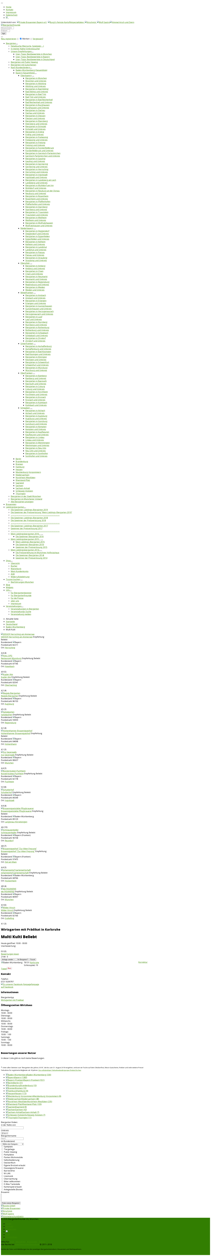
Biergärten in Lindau (34, 437)
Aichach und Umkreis (35, 413)
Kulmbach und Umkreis (36, 405)
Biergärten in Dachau (35, 110)
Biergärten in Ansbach (35, 295)
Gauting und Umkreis (35, 161)
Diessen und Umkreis (35, 118)
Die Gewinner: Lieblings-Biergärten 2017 (29, 525)
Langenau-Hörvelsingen (16, 821)
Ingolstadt (9, 800)
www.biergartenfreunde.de (27, 1244)
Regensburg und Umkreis (37, 284)
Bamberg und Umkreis (35, 378)
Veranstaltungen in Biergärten (25, 609)
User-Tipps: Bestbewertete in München (34, 54)
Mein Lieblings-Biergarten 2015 (30, 542)
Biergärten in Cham (34, 271)
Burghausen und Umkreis (37, 107)
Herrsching (10, 647)
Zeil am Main (11, 862)
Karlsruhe (34, 962)
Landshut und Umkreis (35, 249)
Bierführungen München (22, 582)
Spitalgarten (6, 714)
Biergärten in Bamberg (36, 375)
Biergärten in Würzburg (36, 367)
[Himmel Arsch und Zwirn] (122, 22)
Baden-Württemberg (15, 627)
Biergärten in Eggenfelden (37, 236)
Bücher (14, 566)
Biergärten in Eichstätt (35, 126)
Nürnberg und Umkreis (36, 324)
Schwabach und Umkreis (36, 335)
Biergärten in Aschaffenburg (38, 346)
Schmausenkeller (9, 832)
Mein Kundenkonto (19, 571)
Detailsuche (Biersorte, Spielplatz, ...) (27, 46)
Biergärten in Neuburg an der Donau (42, 190)
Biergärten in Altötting (35, 83)
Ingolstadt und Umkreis (36, 177)
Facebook (5, 1253)
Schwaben (25, 408)
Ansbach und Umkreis (35, 298)
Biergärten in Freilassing (36, 137)
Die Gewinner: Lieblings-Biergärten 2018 (29, 517)
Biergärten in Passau (35, 252)
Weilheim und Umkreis (35, 220)
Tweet (4, 968)
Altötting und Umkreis (35, 86)
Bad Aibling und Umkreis (36, 91)
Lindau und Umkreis (34, 440)
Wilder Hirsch (7, 910)
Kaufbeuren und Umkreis (37, 434)
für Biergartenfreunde (21, 595)
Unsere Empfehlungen (21, 51)
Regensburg (10, 722)
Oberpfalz (25, 263)
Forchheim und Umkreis (36, 394)
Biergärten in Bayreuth (36, 381)
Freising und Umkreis (35, 145)
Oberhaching (11, 685)
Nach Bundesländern (20, 67)
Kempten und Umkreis (35, 429)
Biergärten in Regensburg (37, 282)
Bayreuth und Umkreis (35, 383)
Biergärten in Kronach (35, 397)
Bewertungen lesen (10, 954)
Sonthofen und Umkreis (36, 456)
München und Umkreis (35, 81)
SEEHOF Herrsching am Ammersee (16, 637)
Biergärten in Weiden (35, 287)
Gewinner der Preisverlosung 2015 (31, 547)
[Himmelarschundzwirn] (12, 1216)
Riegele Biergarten (9, 696)
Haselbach (9, 666)
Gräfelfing (9, 918)
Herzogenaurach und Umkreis (39, 314)
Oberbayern (26, 75)
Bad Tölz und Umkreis (35, 97)
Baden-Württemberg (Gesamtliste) (31, 70)
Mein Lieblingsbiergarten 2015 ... (26, 539)
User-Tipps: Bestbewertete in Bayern (33, 56)
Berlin (18, 458)
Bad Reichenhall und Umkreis (38, 102)
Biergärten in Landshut (36, 247)
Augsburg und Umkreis (36, 418)
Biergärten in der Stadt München (26, 496)
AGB (13, 574)
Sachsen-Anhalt (23, 488)
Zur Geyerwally (8, 754)
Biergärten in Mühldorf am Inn (39, 185)
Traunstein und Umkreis (36, 215)
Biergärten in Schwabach (36, 332)
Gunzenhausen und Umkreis (38, 308)
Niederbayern (27, 228)
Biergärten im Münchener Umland (26, 499)
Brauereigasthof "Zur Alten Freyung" (18, 851)
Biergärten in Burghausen (37, 105)
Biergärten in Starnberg (36, 207)
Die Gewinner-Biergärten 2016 (30, 536)
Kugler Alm (6, 677)
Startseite (10, 621)
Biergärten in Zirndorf (35, 338)
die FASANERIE (7, 891)
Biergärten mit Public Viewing (24, 62)
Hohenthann (11, 744)
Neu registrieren (8, 38)
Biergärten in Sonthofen (36, 453)
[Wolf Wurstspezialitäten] (7, 1213)
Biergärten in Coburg (35, 386)
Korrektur (143, 962)
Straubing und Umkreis (36, 260)
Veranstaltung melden (21, 614)
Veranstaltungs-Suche (21, 611)
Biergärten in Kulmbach (36, 402)
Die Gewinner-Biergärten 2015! (30, 544)
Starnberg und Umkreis (36, 209)
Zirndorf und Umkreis (35, 341)
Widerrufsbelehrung (20, 576)
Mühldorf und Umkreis (35, 188)
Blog (8, 584)
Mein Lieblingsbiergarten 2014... (25, 550)
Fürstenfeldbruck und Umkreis (39, 150)
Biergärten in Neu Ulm (35, 448)
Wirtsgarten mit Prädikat (12, 1000)
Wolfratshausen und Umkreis (38, 225)
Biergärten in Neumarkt (36, 276)
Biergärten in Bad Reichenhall (39, 99)
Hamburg (20, 466)
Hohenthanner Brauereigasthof (15, 733)
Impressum (11, 12)
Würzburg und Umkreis (36, 370)
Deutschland (11, 624)
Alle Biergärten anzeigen (22, 501)
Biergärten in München (36, 78)
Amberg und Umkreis (35, 268)
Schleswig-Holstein (24, 491)
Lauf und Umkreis (33, 319)
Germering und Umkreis (36, 166)
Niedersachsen (22, 475)
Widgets (9, 587)
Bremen (19, 464)
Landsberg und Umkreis (36, 182)
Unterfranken (27, 343)
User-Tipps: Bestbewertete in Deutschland (35, 59)
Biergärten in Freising (35, 142)
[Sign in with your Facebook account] (2, 36)
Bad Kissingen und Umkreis (38, 354)
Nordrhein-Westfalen (25, 477)
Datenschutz (11, 15)
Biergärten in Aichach (35, 410)
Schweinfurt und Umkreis (37, 365)
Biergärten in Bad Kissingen (38, 351)
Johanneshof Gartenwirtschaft (15, 872)
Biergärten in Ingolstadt (36, 174)
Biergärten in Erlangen (35, 300)
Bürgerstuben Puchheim (12, 773)
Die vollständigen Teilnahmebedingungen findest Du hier (59, 1070)
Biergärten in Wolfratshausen (39, 223)
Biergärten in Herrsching (36, 169)
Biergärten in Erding (34, 131)
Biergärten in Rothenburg (37, 327)
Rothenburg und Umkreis (37, 330)
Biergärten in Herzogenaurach (39, 311)
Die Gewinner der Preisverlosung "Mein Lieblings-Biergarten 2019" (41, 512)
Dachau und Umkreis (35, 113)
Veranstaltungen (13, 606)
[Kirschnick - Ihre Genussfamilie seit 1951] (91, 22)
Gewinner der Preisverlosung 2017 (26, 528)
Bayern (20, 1077)
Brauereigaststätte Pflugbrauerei (16, 811)
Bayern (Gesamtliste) (25, 73)
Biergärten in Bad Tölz (35, 94)
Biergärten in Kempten (35, 426)
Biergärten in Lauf (33, 316)
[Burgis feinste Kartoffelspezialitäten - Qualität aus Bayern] (66, 22)
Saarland (20, 483)
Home (8, 7)
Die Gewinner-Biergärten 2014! (30, 555)
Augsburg (9, 704)
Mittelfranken (27, 292)
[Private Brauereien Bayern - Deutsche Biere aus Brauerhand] (32, 22)
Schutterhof (6, 792)
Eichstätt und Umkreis (35, 129)
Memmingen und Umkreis (37, 445)
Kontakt (9, 9)
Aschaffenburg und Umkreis (38, 349)
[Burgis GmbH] (8, 1205)
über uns (15, 600)
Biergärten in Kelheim (35, 241)
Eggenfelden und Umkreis (37, 239)
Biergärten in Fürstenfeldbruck (39, 148)
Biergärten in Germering (36, 164)
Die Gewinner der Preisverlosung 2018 (28, 520)
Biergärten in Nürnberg (36, 322)
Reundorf (9, 840)
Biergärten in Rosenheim (36, 196)
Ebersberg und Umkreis (36, 123)
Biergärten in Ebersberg (36, 121)
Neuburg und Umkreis (35, 193)
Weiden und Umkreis (34, 290)
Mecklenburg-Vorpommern (28, 472)
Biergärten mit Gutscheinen (23, 64)
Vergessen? (38, 38)
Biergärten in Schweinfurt (37, 362)
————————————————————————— (35, 515)
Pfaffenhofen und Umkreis (37, 204)
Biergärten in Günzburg (36, 421)
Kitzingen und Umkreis (35, 359)
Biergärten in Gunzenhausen (38, 306)
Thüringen (21, 493)
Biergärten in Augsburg (36, 416)
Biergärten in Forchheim (36, 391)
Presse (42, 1241)
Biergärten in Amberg (35, 265)
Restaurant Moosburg (11, 658)
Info (8, 590)
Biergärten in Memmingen (37, 442)
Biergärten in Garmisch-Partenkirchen (42, 153)
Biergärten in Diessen (35, 115)
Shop (8, 560)
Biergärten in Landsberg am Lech (40, 180)
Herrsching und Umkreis (36, 172)
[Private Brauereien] (10, 1208)
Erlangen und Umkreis (35, 303)
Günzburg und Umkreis (36, 424)
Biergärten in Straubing (36, 257)
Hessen (19, 469)
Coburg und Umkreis (35, 389)
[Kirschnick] (6, 1211)
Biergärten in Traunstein (36, 212)
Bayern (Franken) (34, 1080)
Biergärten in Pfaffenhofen (37, 201)
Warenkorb (16, 568)
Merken (26, 38)
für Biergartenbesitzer (21, 592)
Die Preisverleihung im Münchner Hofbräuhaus (37, 552)
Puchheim (9, 781)
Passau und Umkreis (34, 255)
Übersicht (15, 563)
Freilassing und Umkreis (36, 140)
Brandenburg (22, 461)
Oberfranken (26, 373)
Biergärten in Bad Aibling (36, 89)
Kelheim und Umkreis (35, 244)
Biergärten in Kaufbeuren (37, 432)
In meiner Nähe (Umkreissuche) (25, 48)
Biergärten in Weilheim (36, 217)
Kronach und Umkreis (35, 399)
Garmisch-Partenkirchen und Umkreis (42, 156)
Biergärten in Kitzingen (36, 357)
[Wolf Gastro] (103, 22)
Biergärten (11, 43)
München (9, 763)
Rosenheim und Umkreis (36, 198)
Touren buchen (13, 579)
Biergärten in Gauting (35, 158)
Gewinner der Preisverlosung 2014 (31, 558)
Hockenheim (10, 880)
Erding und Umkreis (34, 134)
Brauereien (11, 504)
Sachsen (19, 485)
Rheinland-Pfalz (23, 480)
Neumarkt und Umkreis (36, 279)
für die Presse (17, 598)
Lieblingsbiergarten (15, 507)
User (12, 1241)
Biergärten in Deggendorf (37, 231)
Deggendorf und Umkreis (37, 233)
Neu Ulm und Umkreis (35, 450)
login (3, 33)
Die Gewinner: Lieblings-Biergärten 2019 (29, 509)
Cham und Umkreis (34, 274)
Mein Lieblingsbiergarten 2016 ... (26, 533)
